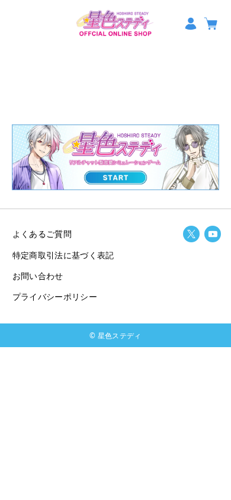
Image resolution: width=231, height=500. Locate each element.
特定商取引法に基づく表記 (63, 255)
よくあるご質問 (42, 233)
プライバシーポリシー (54, 296)
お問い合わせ (37, 275)
